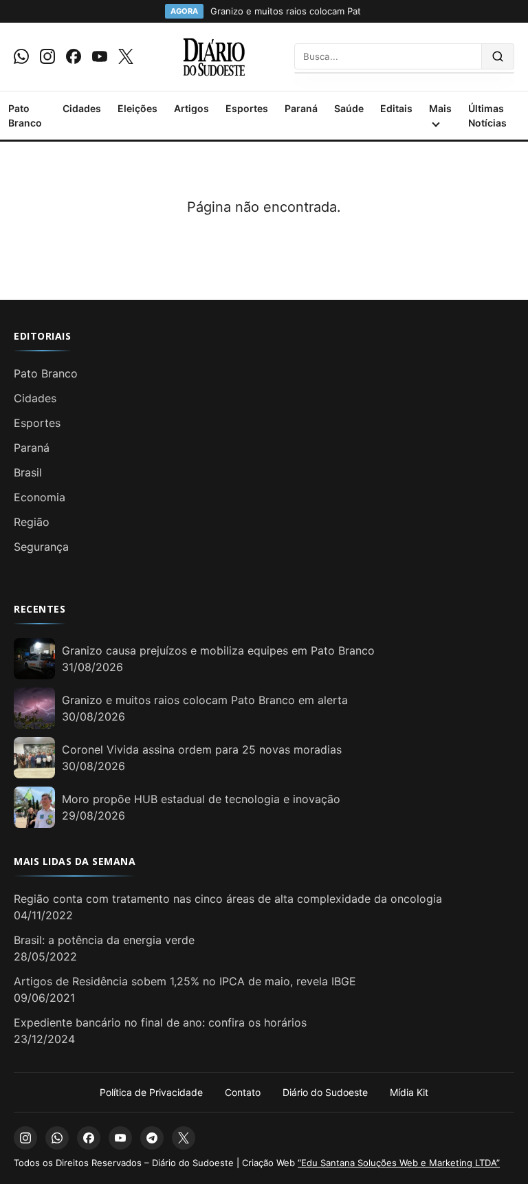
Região (32, 522)
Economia (39, 497)
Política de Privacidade (151, 1092)
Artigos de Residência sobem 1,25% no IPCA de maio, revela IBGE (185, 981)
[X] (125, 56)
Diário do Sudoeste (325, 1092)
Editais (396, 108)
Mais (440, 108)
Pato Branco (25, 115)
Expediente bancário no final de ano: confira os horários (160, 1022)
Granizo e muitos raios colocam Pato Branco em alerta (205, 700)
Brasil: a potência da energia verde (104, 940)
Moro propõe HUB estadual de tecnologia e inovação (201, 799)
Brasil (28, 472)
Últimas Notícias (487, 115)
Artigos (191, 108)
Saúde (349, 108)
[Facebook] (73, 56)
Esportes (247, 108)
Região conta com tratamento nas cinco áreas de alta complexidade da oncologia (228, 899)
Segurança (41, 546)
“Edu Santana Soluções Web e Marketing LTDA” (399, 1162)
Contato (243, 1092)
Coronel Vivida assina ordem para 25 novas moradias (202, 749)
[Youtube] (99, 56)
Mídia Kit (409, 1092)
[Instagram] (47, 56)
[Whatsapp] (21, 56)
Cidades (82, 108)
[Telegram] (152, 1138)
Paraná (301, 108)
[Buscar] (498, 56)
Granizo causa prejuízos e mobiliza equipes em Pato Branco (218, 650)
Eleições (137, 108)
